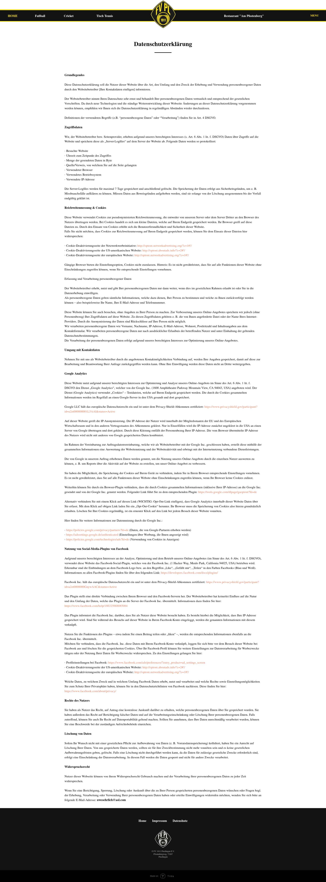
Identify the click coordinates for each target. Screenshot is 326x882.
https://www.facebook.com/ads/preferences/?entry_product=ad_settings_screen (156, 662)
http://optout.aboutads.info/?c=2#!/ (163, 250)
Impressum (159, 820)
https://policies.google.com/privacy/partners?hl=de (97, 530)
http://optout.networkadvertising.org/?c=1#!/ (164, 245)
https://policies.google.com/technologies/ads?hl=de (97, 539)
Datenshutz (180, 820)
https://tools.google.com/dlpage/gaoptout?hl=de (227, 492)
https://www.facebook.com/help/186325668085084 (96, 606)
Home (142, 820)
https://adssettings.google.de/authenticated (92, 534)
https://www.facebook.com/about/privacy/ (90, 691)
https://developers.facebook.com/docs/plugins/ (189, 572)
